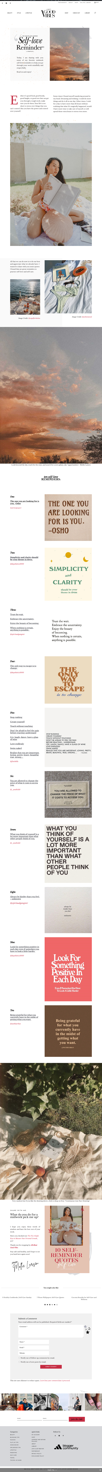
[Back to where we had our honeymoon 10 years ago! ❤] (59, 1402)
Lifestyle (13, 1450)
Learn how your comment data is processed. (55, 1381)
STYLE (19, 13)
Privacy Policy (36, 1453)
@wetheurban (15, 1024)
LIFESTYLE (29, 13)
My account (36, 1434)
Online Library (85, 2)
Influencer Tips (15, 1447)
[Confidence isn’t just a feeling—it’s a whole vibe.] (25, 1402)
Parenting (13, 1452)
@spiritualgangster (16, 508)
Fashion (12, 1439)
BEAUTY (9, 13)
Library (87, 13)
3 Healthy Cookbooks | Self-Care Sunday (17, 1297)
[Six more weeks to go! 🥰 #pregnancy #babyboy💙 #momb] (76, 1402)
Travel (12, 1457)
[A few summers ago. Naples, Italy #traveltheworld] (8, 1402)
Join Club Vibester (38, 1448)
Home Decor (14, 1445)
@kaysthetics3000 (17, 564)
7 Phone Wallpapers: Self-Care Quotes (50, 1297)
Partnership (36, 1451)
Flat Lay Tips (14, 1442)
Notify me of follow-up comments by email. (38, 1358)
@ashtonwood (87, 317)
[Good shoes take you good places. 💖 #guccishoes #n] (93, 1402)
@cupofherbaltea (34, 318)
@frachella (14, 761)
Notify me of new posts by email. (33, 1362)
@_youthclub (15, 789)
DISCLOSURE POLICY (38, 1456)
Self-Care (13, 1455)
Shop (76, 2)
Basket (96, 2)
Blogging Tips (14, 1437)
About (71, 2)
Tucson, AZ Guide (16, 1460)
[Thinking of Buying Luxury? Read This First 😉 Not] (42, 1402)
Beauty (12, 1434)
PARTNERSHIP (62, 2)
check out (76, 13)
